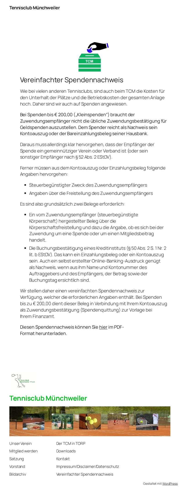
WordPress (170, 483)
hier (103, 327)
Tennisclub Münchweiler (34, 8)
